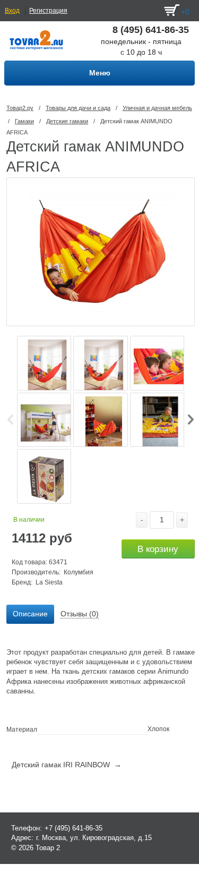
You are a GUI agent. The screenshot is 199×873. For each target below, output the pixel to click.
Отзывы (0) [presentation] (79, 613)
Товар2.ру (19, 108)
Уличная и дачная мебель (157, 108)
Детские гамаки (67, 121)
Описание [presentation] (30, 613)
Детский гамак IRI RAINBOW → (67, 764)
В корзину (157, 549)
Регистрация (48, 10)
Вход (12, 10)
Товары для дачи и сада (78, 108)
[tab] (30, 614)
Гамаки (24, 121)
